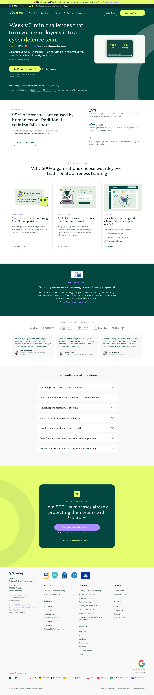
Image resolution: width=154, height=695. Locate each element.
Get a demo (110, 13)
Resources (81, 13)
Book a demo (22, 142)
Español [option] (70, 678)
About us (117, 606)
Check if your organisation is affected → (77, 302)
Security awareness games (89, 598)
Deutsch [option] (46, 678)
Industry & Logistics (51, 618)
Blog (80, 635)
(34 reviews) (19, 6)
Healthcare (48, 610)
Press (81, 654)
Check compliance (111, 2)
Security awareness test (88, 606)
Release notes (84, 643)
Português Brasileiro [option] (121, 678)
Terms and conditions (107, 689)
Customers (68, 13)
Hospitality (48, 625)
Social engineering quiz (88, 613)
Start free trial (131, 13)
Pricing (57, 13)
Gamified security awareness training (48, 6)
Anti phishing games (87, 594)
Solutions (44, 13)
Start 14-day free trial (23, 69)
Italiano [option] (81, 678)
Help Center (83, 631)
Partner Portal (118, 591)
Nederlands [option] (139, 678)
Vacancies (118, 610)
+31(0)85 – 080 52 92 (22, 605)
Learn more (16, 246)
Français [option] (58, 678)
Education (48, 606)
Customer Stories (85, 650)
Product (32, 13)
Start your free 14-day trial (75, 527)
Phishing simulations (52, 594)
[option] (44, 678)
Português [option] (104, 678)
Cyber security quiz (86, 609)
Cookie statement (139, 689)
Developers (48, 621)
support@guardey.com (25, 607)
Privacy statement (124, 689)
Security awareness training (54, 591)
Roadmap (82, 639)
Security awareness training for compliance (91, 618)
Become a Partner (120, 594)
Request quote (119, 618)
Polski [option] (92, 678)
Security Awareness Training (90, 591)
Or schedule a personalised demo (75, 540)
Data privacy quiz (85, 602)
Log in (66, 6)
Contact (116, 614)
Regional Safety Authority (54, 629)
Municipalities (49, 614)
